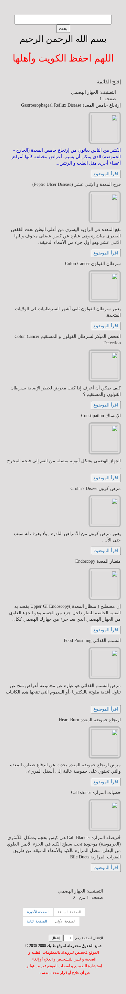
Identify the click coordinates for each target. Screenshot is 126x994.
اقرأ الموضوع (105, 173)
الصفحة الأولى (65, 921)
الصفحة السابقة (69, 912)
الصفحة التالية (37, 921)
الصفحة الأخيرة (38, 912)
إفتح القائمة (109, 81)
